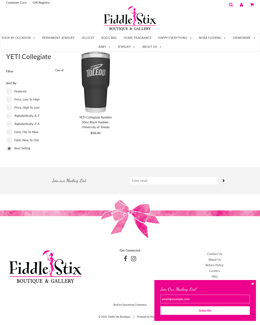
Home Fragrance (137, 37)
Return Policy (215, 265)
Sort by (11, 83)
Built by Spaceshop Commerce (130, 304)
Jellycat (87, 37)
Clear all (59, 70)
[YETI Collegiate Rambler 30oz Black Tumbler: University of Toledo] (96, 82)
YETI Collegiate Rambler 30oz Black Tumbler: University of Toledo (95, 122)
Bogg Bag (109, 37)
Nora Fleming (210, 37)
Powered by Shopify (148, 316)
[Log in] (241, 4)
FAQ (215, 276)
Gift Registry (41, 2)
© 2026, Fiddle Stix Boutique (114, 316)
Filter (9, 71)
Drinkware (242, 37)
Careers (214, 270)
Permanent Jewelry (58, 37)
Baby (103, 46)
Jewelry (125, 46)
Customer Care (16, 2)
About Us (150, 46)
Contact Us (214, 254)
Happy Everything (173, 37)
